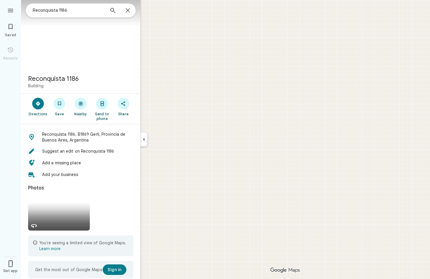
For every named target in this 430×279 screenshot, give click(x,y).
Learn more (50, 248)
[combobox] (69, 10)
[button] (80, 137)
